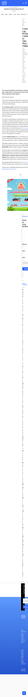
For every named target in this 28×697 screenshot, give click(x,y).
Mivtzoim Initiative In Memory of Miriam (23, 478)
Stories (22, 662)
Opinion (10, 14)
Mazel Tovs (23, 14)
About (22, 637)
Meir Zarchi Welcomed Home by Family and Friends (23, 544)
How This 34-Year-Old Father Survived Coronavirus (22, 324)
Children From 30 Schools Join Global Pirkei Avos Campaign (23, 405)
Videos (22, 660)
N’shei (18, 14)
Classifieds (23, 664)
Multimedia (23, 631)
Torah (14, 14)
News (6, 14)
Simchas (23, 639)
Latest (2, 14)
